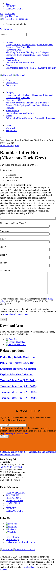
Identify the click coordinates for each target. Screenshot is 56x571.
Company (10, 42)
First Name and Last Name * (13, 223)
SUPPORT (11, 6)
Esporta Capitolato (16, 342)
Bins (16, 62)
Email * (3, 255)
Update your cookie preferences (20, 542)
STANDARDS (13, 503)
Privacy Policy (12, 537)
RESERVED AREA (15, 492)
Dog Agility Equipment (45, 68)
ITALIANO (10, 13)
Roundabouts (35, 55)
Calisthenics (11, 68)
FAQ (8, 3)
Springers (24, 55)
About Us (25, 47)
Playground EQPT (14, 50)
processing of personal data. (15, 314)
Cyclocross (29, 68)
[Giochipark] (13, 75)
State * (3, 247)
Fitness (9, 65)
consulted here (28, 567)
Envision (4, 569)
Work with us (12, 82)
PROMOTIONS (13, 498)
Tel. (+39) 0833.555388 (11, 467)
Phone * (3, 262)
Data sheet (13, 339)
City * (3, 239)
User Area (13, 16)
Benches (9, 62)
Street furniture (12, 60)
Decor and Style (13, 47)
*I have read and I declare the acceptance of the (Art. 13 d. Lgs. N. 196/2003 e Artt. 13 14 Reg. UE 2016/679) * (26, 301)
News (8, 80)
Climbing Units (32, 52)
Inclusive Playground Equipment (38, 44)
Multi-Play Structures (15, 52)
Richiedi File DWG (17, 344)
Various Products (26, 62)
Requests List (22, 19)
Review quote (6, 29)
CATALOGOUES (14, 8)
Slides (17, 55)
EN (1, 13)
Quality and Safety (14, 44)
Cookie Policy (12, 539)
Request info (11, 85)
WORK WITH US (14, 500)
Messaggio (5, 270)
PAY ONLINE (12, 495)
